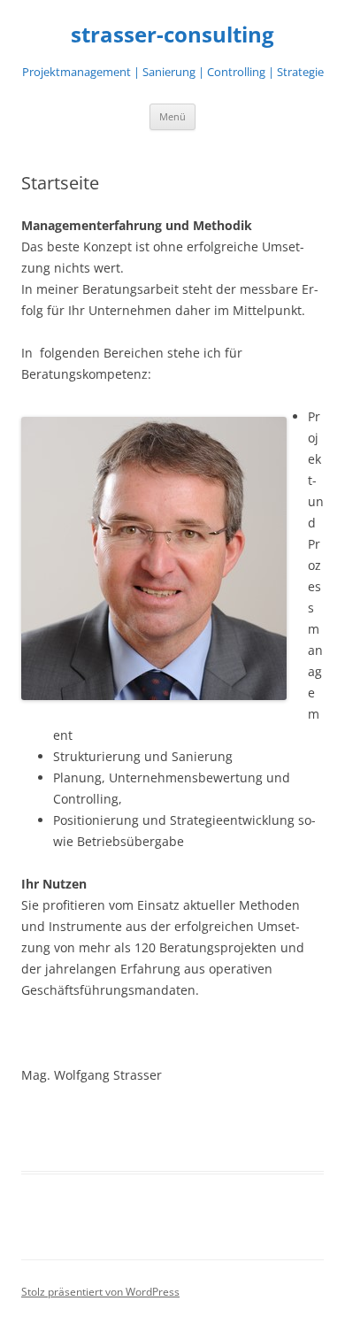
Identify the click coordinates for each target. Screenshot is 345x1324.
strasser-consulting (172, 35)
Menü (172, 116)
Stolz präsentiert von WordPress (100, 1291)
